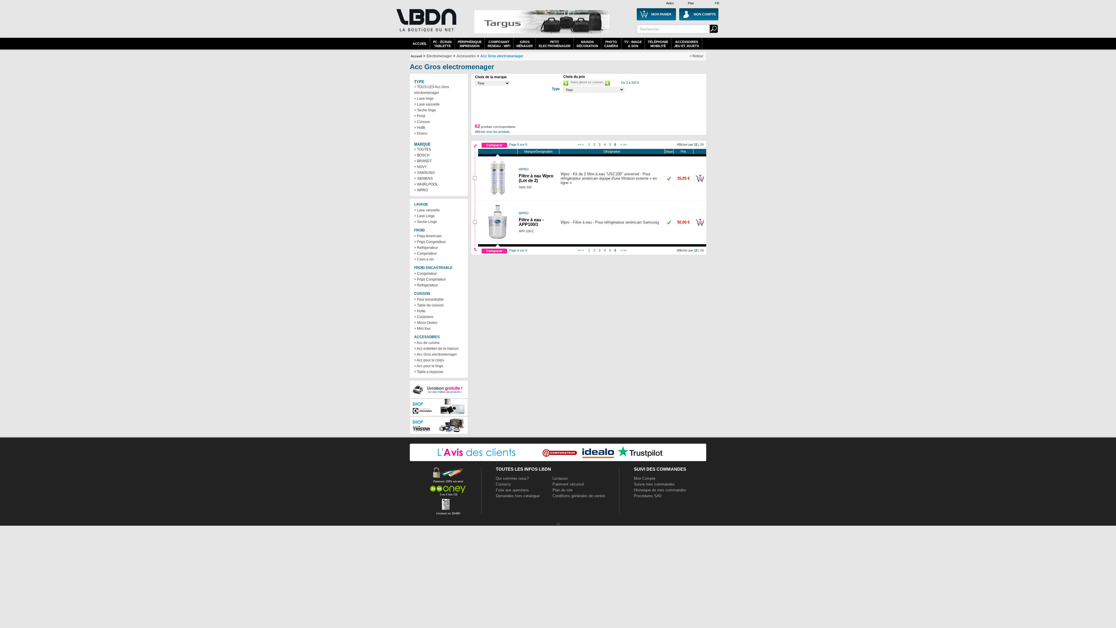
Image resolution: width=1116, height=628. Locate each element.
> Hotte (419, 128)
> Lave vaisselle (427, 104)
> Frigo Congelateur (430, 242)
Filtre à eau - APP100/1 (531, 222)
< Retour (696, 56)
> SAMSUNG (424, 173)
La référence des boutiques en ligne (425, 24)
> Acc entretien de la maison (436, 349)
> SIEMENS (423, 178)
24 (702, 144)
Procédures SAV (648, 496)
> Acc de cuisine (427, 343)
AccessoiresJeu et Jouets (686, 44)
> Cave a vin (424, 259)
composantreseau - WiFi (499, 44)
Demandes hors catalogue (518, 496)
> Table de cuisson (429, 305)
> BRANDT (423, 161)
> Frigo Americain (428, 236)
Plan (691, 3)
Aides (670, 3)
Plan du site (562, 490)
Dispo (669, 151)
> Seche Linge (425, 222)
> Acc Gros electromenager (435, 354)
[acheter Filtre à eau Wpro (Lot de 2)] (700, 182)
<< (579, 144)
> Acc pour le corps (429, 360)
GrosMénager (524, 44)
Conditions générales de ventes (578, 496)
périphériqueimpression (470, 44)
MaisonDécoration (587, 44)
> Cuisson (422, 122)
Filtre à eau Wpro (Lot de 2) (536, 178)
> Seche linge (425, 110)
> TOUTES (422, 149)
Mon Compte (644, 478)
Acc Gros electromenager (501, 56)
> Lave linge (424, 99)
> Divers (420, 133)
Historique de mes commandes (660, 490)
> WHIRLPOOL (426, 184)
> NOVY (420, 167)
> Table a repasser (428, 372)
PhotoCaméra (611, 44)
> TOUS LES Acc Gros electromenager (431, 90)
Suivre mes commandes (654, 484)
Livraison (560, 478)
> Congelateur (425, 253)
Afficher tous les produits (492, 131)
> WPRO (421, 190)
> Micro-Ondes (425, 323)
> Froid (419, 116)
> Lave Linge (424, 216)
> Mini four (422, 329)
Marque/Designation (538, 151)
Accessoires (466, 56)
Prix (683, 151)
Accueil (420, 43)
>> (625, 144)
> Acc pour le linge (428, 366)
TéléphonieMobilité (658, 44)
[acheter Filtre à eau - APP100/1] (700, 226)
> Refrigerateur (426, 248)
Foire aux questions (512, 490)
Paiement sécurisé (568, 484)
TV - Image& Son (633, 44)
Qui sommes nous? (512, 478)
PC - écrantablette (442, 44)
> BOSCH (422, 155)
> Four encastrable (429, 299)
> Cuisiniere (423, 317)
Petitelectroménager (554, 44)
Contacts (503, 484)
